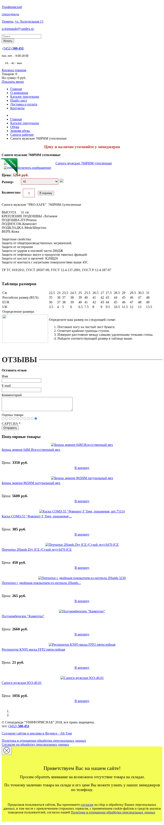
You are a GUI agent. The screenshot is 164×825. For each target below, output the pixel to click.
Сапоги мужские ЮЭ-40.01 (22, 683)
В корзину (82, 468)
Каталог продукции (24, 96)
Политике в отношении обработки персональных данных (113, 812)
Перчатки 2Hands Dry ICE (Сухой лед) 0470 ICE (37, 549)
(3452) (13, 48)
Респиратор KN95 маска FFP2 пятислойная (33, 649)
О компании (19, 93)
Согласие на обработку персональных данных (35, 744)
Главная (16, 89)
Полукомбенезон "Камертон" (23, 616)
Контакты (17, 108)
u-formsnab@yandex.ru (18, 29)
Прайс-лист (18, 100)
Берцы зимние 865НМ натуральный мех (31, 483)
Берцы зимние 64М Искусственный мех (31, 449)
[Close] (7, 750)
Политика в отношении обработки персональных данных (44, 740)
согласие (87, 804)
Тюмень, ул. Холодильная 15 (22, 21)
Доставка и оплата (23, 104)
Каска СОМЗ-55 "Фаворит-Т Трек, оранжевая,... (37, 516)
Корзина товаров (14, 70)
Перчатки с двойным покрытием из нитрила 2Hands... (41, 583)
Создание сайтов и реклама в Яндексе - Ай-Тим (37, 733)
